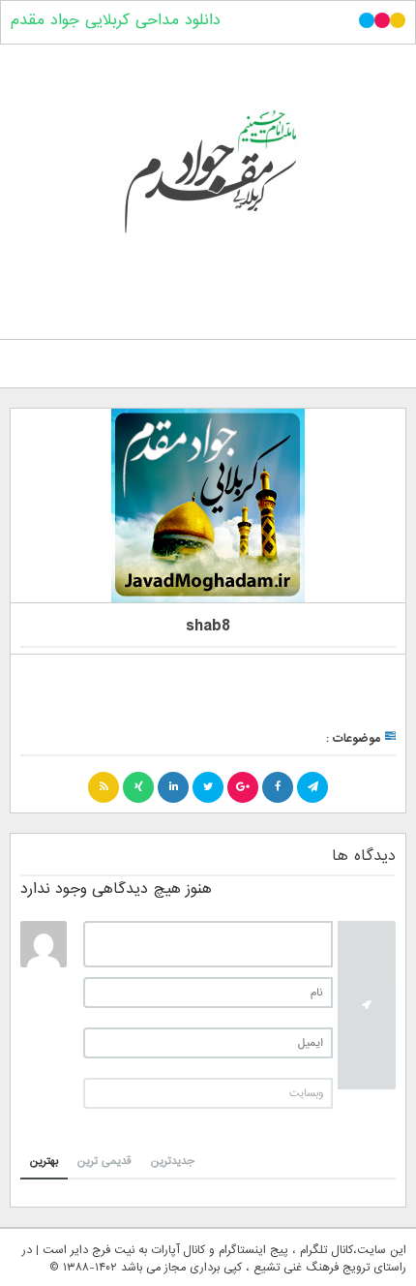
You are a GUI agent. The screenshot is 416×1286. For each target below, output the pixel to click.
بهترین (44, 1161)
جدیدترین (172, 1161)
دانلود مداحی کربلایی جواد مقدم (116, 20)
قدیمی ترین (104, 1161)
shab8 (208, 626)
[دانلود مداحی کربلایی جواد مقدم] (208, 187)
